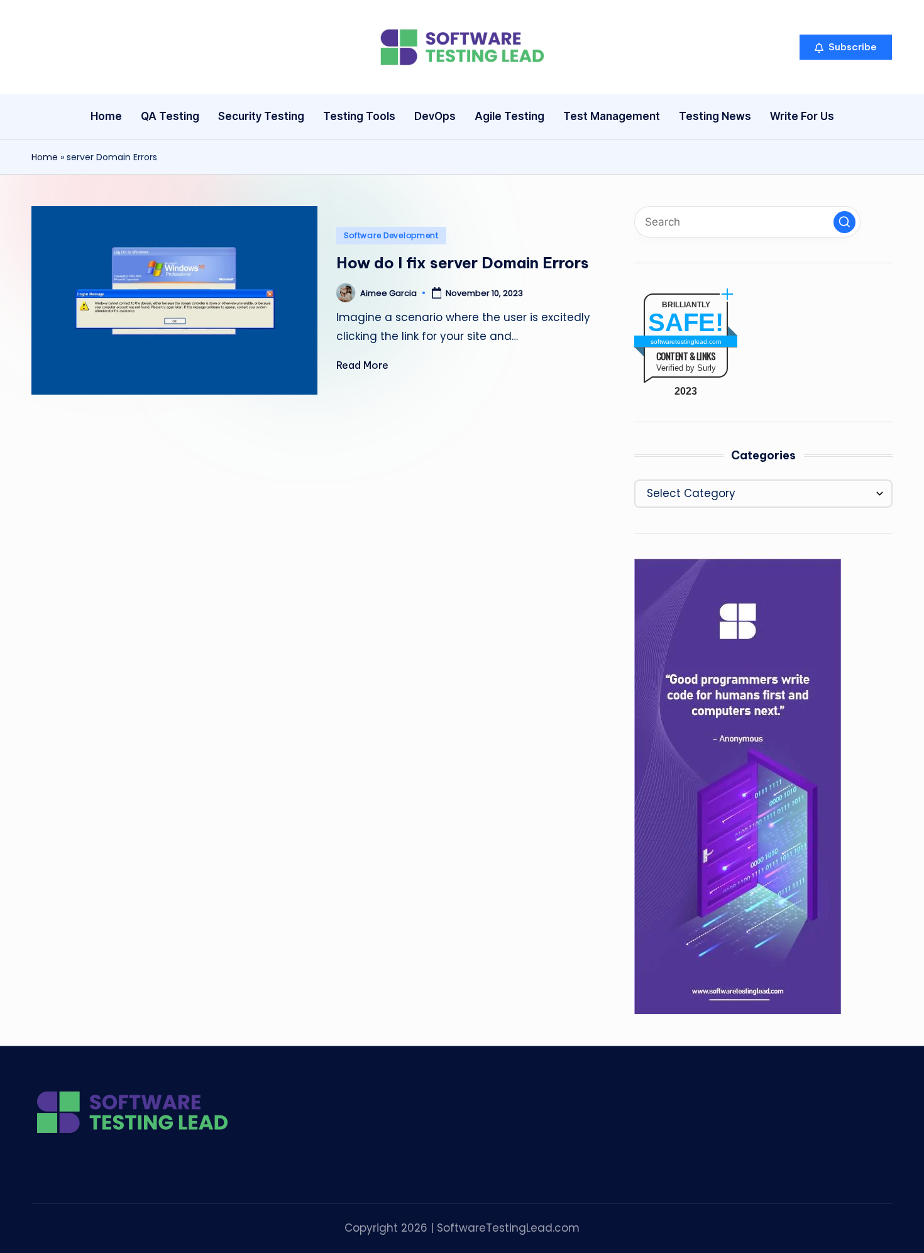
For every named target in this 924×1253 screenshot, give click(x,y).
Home (44, 157)
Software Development (391, 235)
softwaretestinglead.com (686, 341)
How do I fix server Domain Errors (462, 262)
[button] (846, 47)
